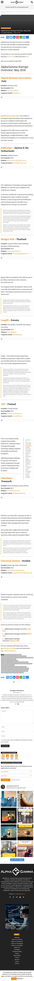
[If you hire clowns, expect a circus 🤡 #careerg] (25, 816)
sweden (25, 671)
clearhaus (23, 666)
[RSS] (23, 897)
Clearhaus (6, 478)
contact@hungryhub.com (21, 254)
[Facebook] (16, 704)
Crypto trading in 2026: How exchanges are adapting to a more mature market (16, 925)
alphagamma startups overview (9, 659)
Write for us (17, 947)
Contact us (10, 57)
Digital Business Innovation (8, 668)
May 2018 (26, 669)
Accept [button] (14, 978)
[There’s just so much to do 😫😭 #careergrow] (25, 832)
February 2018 (14, 641)
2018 (6, 654)
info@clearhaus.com (19, 493)
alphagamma (4, 657)
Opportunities (17, 955)
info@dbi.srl (16, 93)
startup (15, 671)
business (3, 665)
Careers (17, 961)
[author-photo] (17, 685)
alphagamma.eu (24, 662)
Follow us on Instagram (17, 943)
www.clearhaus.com (13, 491)
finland (22, 668)
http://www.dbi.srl (12, 90)
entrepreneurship (28, 445)
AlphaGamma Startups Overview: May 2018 (11, 662)
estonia (17, 668)
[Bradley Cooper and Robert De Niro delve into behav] (25, 799)
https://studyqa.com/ (17, 692)
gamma (26, 668)
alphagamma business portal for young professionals (21, 657)
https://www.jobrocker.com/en (16, 160)
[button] (31, 2)
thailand (4, 672)
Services (17, 963)
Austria (30, 663)
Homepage (17, 949)
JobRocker (14, 669)
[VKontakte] (18, 704)
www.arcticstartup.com (14, 413)
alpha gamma (18, 654)
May (22, 669)
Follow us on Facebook (17, 941)
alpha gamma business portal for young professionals (14, 656)
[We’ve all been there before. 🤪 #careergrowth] (9, 849)
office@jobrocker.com (19, 163)
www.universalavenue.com (15, 570)
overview (10, 671)
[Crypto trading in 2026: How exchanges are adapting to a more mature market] (17, 918)
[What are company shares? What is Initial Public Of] (9, 832)
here (26, 57)
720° (9, 654)
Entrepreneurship (9, 11)
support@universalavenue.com (22, 573)
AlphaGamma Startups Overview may (9, 660)
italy (9, 669)
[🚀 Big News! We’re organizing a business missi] (9, 799)
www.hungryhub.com (14, 251)
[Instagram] (17, 897)
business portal (10, 665)
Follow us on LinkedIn (17, 945)
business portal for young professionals (11, 666)
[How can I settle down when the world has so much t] (25, 849)
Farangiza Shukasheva (7, 32)
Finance (17, 953)
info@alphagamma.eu (20, 894)
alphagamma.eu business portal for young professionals (14, 663)
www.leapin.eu (11, 332)
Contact (17, 957)
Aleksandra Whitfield (10, 928)
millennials (4, 671)
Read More (20, 978)
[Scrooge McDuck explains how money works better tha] (9, 816)
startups (21, 671)
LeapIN (5, 320)
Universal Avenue (10, 560)
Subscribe (17, 937)
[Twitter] (10, 897)
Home (2, 11)
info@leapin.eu (17, 335)
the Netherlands (10, 672)
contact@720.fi (17, 416)
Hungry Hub (7, 239)
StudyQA (28, 695)
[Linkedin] (20, 897)
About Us (17, 959)
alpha (12, 654)
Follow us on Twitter (17, 939)
